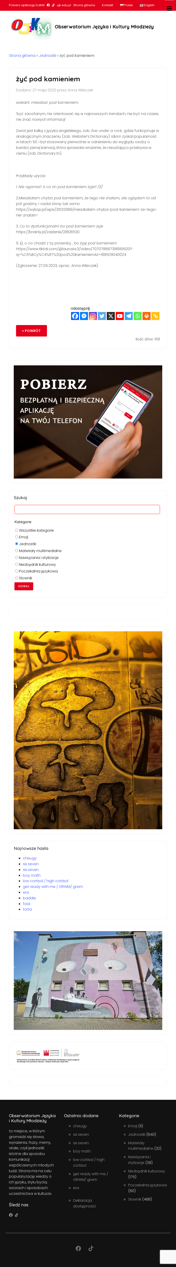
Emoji (23, 537)
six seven (31, 864)
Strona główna (84, 5)
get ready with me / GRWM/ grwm (53, 886)
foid (26, 903)
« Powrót (31, 330)
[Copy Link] (155, 316)
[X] (111, 316)
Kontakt (107, 5)
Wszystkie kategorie (36, 530)
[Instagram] (93, 316)
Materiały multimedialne (40, 550)
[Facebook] (75, 316)
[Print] (147, 316)
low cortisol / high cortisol (45, 881)
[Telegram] (129, 316)
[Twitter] (102, 316)
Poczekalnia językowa (38, 571)
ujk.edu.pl (64, 5)
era (26, 892)
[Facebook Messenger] (84, 316)
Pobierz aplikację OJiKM (26, 5)
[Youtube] (120, 316)
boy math (32, 875)
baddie (29, 898)
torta (27, 909)
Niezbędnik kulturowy (37, 564)
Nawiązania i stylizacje (38, 557)
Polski (128, 5)
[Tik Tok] (16, 1215)
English (148, 5)
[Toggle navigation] (169, 8)
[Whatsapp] (138, 316)
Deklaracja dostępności (84, 1203)
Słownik (25, 578)
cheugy (30, 858)
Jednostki (47, 55)
